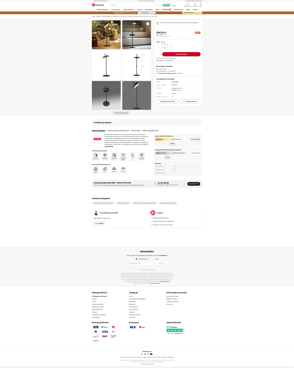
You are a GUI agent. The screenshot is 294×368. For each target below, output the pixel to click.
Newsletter (132, 301)
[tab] (98, 130)
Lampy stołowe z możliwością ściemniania (144, 203)
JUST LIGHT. (175, 82)
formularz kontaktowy (165, 281)
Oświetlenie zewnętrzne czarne (167, 203)
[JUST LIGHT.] (97, 139)
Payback (131, 312)
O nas (131, 296)
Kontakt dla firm (194, 184)
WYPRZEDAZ (146, 13)
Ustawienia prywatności (125, 357)
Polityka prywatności (172, 301)
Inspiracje (132, 315)
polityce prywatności (155, 283)
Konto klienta (96, 317)
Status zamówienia (97, 304)
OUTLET (188, 9)
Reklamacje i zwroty (98, 307)
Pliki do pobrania (150, 130)
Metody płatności (97, 309)
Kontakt (94, 299)
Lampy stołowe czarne (123, 203)
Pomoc (94, 301)
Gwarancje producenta (99, 315)
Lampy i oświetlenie (96, 16)
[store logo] (98, 4)
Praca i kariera (133, 307)
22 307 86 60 (163, 183)
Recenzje (136, 130)
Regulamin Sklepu (171, 299)
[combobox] (134, 5)
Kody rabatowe (133, 309)
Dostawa (94, 312)
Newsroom (132, 317)
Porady (138, 315)
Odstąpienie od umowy (99, 296)
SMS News (132, 304)
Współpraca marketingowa (137, 299)
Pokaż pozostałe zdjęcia (121, 113)
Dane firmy (169, 304)
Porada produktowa (191, 101)
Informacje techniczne (118, 130)
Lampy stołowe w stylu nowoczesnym (103, 203)
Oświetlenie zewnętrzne (107, 16)
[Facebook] (142, 354)
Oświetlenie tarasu (117, 16)
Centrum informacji (172, 296)
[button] (106, 65)
